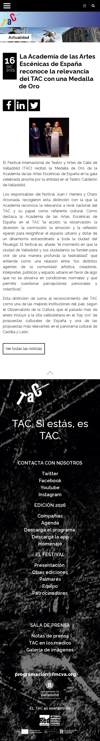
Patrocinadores (50, 593)
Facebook (50, 480)
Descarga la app (50, 537)
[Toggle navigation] (7, 5)
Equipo (50, 586)
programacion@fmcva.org (45, 674)
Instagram (50, 494)
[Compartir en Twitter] (34, 108)
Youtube (50, 487)
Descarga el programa (50, 530)
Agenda (50, 523)
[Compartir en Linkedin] (21, 108)
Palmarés (50, 579)
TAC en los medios (50, 643)
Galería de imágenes (50, 650)
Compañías (50, 516)
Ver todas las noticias (24, 348)
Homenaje (50, 544)
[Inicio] (21, 19)
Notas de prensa (50, 636)
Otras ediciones (50, 572)
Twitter (50, 473)
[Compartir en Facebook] (8, 108)
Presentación (50, 565)
